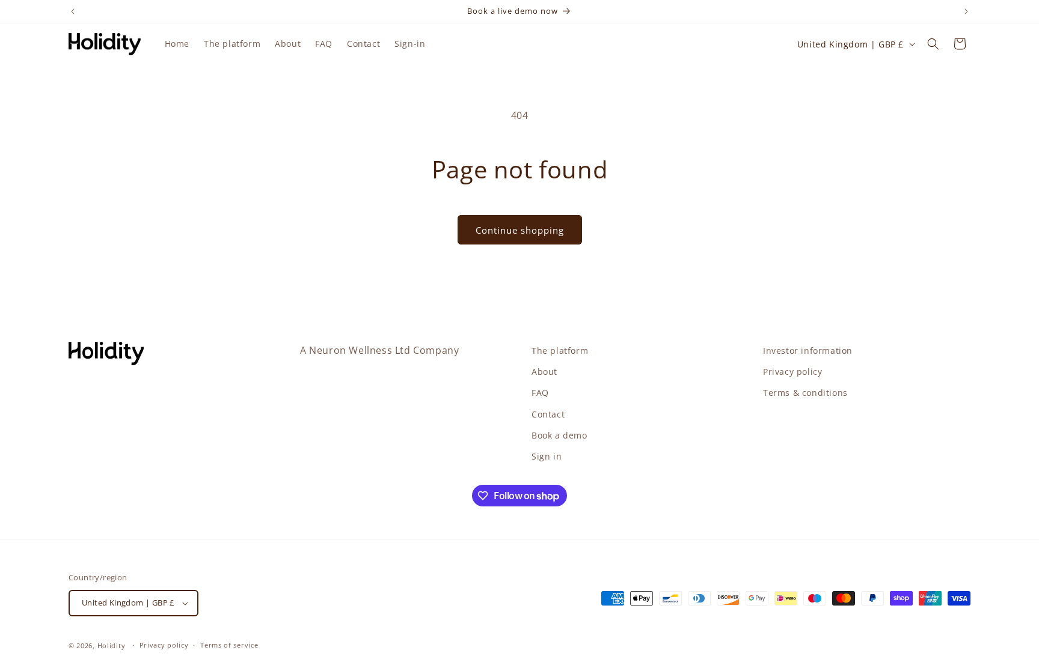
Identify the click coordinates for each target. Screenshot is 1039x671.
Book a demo (559, 435)
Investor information (808, 350)
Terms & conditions (805, 392)
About (544, 371)
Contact (548, 414)
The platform (560, 350)
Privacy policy (792, 371)
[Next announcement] (966, 11)
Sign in (547, 456)
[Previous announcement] (73, 11)
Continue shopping (520, 230)
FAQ (540, 392)
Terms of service (229, 644)
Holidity (111, 645)
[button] (933, 44)
